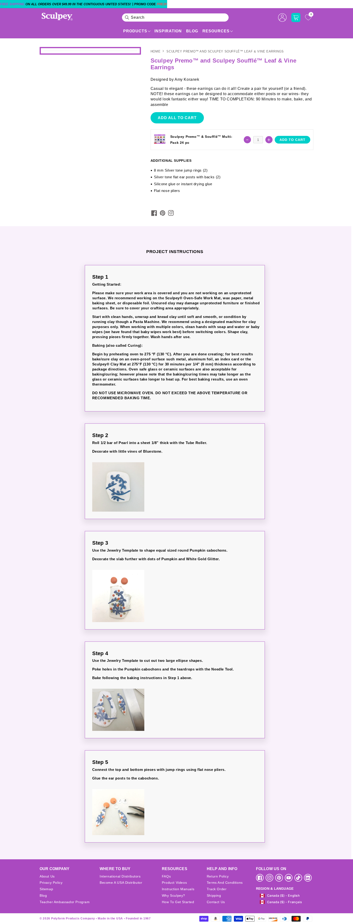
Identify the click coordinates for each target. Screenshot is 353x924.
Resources (216, 31)
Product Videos (174, 882)
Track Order (217, 889)
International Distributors (120, 876)
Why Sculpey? (173, 895)
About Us (47, 876)
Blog (192, 31)
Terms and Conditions (225, 882)
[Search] (127, 17)
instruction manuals (178, 889)
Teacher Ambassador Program (65, 902)
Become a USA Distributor (121, 882)
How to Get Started (178, 902)
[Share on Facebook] (154, 213)
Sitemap (46, 889)
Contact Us (216, 902)
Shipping (214, 895)
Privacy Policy (51, 882)
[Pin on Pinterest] (162, 213)
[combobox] (175, 17)
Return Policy (218, 876)
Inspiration (168, 31)
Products (135, 31)
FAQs (166, 876)
